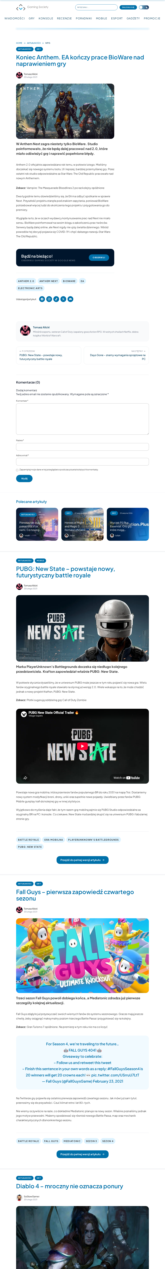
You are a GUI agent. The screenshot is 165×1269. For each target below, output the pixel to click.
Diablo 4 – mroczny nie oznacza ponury (69, 1186)
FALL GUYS (51, 1141)
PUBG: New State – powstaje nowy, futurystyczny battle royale (65, 572)
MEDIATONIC (72, 1141)
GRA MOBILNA (53, 839)
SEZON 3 (91, 1141)
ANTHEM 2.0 (26, 281)
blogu (68, 222)
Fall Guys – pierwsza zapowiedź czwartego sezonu (75, 895)
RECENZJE (64, 18)
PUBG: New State (64, 691)
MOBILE (101, 18)
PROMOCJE (152, 18)
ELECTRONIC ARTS (30, 288)
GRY (32, 18)
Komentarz (22, 400)
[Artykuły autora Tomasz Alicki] (25, 331)
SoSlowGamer (31, 1196)
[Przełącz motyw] (144, 7)
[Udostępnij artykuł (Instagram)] (49, 299)
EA (82, 281)
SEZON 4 (108, 1141)
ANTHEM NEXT (48, 281)
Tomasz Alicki (31, 73)
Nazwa (20, 440)
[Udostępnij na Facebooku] (42, 299)
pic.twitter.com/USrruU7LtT (115, 1075)
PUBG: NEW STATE (30, 846)
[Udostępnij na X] (63, 299)
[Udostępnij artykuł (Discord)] (70, 299)
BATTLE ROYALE (28, 839)
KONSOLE (46, 18)
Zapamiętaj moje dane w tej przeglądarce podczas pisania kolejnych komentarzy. (58, 469)
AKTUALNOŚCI (34, 43)
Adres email (22, 455)
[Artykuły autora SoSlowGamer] (19, 1197)
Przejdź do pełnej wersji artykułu (80, 860)
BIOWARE (69, 281)
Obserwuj (99, 257)
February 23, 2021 (108, 1081)
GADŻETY (133, 18)
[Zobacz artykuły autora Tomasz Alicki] (19, 75)
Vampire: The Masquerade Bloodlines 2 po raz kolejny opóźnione (65, 187)
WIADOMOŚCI (15, 18)
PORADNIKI (84, 18)
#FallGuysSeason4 (123, 1068)
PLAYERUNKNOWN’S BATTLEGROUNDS (93, 839)
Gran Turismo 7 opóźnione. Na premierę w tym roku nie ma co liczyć (67, 1027)
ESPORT (117, 18)
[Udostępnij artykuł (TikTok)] (56, 299)
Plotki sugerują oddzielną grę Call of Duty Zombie (57, 700)
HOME (19, 43)
